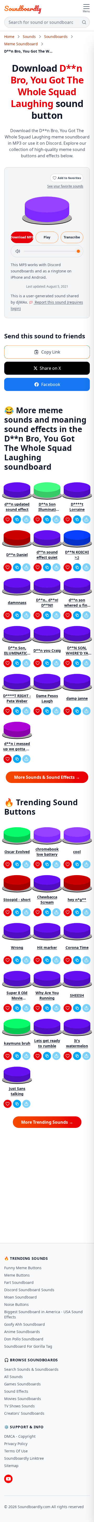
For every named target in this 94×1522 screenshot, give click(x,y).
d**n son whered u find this (77, 602)
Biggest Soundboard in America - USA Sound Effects (43, 1314)
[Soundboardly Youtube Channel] (8, 1479)
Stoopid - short (17, 899)
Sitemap (11, 1465)
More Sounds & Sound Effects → (47, 777)
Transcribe (72, 237)
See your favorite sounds (65, 186)
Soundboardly (22, 8)
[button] (47, 209)
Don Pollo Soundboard (23, 1338)
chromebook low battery (47, 852)
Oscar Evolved (17, 851)
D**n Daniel (17, 554)
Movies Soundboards (22, 1398)
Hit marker (47, 947)
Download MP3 (22, 237)
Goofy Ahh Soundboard (24, 1324)
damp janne (77, 698)
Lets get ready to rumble (47, 1043)
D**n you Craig (47, 650)
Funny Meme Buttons (23, 1267)
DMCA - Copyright (20, 1436)
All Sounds (13, 1376)
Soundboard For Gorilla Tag (28, 1346)
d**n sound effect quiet (47, 555)
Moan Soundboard (20, 1297)
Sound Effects (16, 1391)
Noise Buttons (16, 1304)
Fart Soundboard (19, 1282)
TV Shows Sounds (19, 1405)
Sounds (29, 36)
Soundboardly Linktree (24, 1458)
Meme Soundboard (21, 43)
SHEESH (77, 995)
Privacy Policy (15, 1443)
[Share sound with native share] (26, 519)
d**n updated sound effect (17, 507)
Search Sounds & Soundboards (31, 1369)
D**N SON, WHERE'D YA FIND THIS (77, 650)
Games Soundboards (22, 1383)
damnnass (17, 602)
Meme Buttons (17, 1275)
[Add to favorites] (7, 519)
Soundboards (56, 36)
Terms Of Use (16, 1450)
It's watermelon (77, 1043)
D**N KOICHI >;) (77, 555)
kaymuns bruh (17, 1043)
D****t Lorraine (77, 507)
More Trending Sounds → (47, 1122)
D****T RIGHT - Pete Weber (17, 698)
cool (77, 851)
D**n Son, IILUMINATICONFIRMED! (17, 650)
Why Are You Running (47, 995)
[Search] (84, 22)
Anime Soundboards (22, 1331)
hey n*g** (77, 899)
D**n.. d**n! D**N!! (47, 602)
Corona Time (77, 947)
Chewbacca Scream (47, 899)
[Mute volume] (17, 251)
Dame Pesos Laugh (47, 698)
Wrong (17, 947)
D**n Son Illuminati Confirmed (47, 507)
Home (9, 36)
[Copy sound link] (17, 519)
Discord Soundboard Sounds (29, 1289)
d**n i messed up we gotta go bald (17, 746)
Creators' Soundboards (24, 1413)
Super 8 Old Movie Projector (17, 995)
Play (47, 237)
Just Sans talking (17, 1091)
